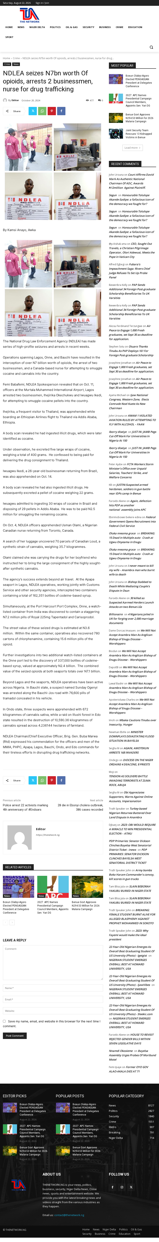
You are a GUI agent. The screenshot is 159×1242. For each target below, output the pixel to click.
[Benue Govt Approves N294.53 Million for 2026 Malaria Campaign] (87, 887)
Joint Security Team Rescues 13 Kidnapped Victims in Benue (139, 134)
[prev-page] (5, 922)
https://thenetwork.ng (48, 834)
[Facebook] (61, 111)
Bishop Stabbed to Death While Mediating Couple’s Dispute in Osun (130, 586)
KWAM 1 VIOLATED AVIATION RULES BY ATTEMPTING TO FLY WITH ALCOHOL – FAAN (132, 420)
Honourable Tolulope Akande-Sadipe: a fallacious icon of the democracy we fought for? (131, 199)
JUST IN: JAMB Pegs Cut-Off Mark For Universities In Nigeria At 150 (132, 436)
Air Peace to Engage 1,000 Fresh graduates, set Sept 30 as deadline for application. (132, 367)
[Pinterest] (52, 111)
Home (6, 58)
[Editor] (5, 100)
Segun (113, 195)
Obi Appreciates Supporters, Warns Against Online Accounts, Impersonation (130, 796)
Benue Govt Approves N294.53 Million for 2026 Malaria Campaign (86, 906)
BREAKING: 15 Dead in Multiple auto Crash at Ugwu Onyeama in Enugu (132, 537)
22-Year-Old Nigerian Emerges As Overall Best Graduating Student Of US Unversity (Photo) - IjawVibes (131, 980)
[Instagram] (121, 1187)
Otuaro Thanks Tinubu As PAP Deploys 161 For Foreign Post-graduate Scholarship (131, 351)
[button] (151, 47)
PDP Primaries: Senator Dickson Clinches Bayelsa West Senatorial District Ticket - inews (130, 845)
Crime (16, 58)
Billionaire (116, 614)
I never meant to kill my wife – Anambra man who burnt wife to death (131, 570)
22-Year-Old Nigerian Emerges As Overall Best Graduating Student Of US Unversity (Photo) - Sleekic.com (131, 1009)
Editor (15, 100)
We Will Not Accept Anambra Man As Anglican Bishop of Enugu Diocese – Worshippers (132, 655)
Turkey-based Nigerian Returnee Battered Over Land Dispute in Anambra (130, 813)
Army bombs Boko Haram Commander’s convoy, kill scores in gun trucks (131, 874)
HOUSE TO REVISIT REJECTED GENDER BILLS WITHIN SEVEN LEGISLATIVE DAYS (131, 1039)
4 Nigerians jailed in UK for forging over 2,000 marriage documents (131, 618)
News (16, 64)
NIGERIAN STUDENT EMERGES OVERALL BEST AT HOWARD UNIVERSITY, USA (128, 964)
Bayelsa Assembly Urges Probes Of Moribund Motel (132, 1055)
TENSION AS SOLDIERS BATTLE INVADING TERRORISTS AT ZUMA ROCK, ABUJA (129, 780)
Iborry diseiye (117, 432)
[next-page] (12, 922)
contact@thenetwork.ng (69, 1215)
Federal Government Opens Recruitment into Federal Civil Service (132, 521)
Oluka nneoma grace (122, 533)
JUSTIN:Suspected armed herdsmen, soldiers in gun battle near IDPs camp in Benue (129, 489)
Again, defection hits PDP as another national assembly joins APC (130, 505)
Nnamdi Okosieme (120, 1051)
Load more (131, 147)
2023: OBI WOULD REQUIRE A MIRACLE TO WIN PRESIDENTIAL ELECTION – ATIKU (132, 829)
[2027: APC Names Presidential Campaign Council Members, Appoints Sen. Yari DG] (53, 887)
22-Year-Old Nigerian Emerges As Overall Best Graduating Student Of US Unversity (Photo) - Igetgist (131, 951)
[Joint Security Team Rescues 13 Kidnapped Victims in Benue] (116, 134)
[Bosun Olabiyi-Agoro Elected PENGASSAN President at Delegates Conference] (18, 887)
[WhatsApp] (42, 111)
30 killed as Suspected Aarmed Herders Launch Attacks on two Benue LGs (131, 602)
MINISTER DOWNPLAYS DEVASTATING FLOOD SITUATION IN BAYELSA (131, 736)
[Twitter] (33, 111)
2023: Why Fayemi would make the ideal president (128, 935)
